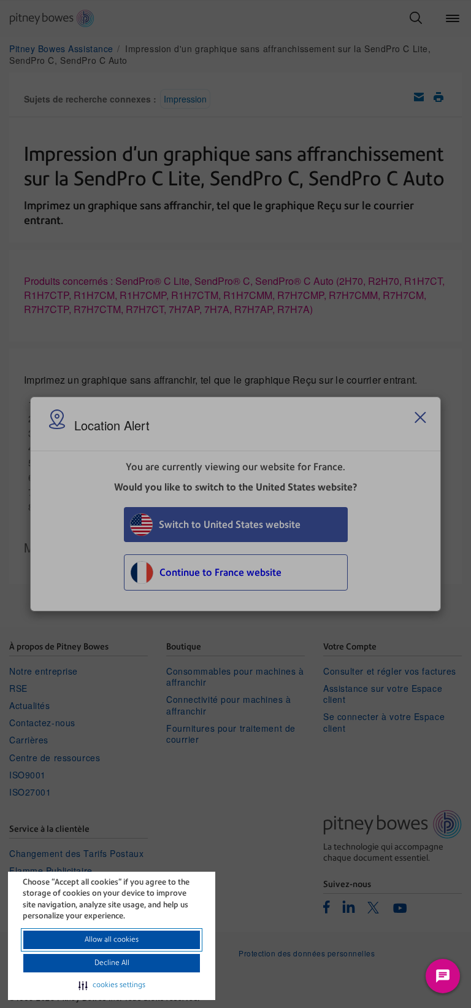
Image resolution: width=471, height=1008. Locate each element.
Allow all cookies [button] (112, 939)
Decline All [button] (111, 962)
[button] (112, 985)
